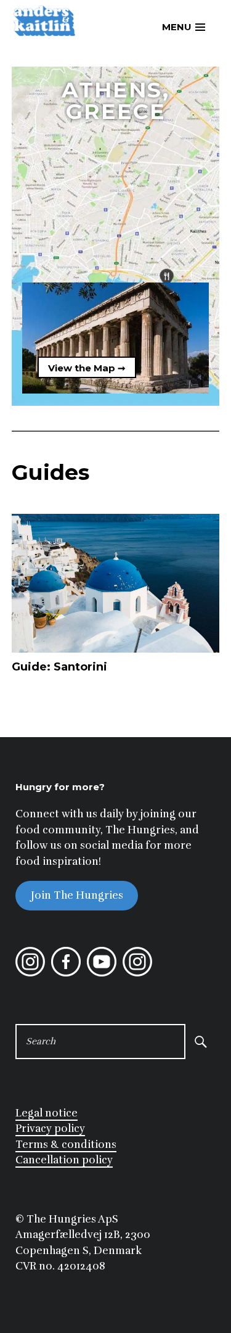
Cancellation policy (64, 1159)
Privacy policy (50, 1128)
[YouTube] (101, 973)
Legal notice (46, 1113)
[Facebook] (66, 973)
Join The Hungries (77, 895)
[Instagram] (30, 973)
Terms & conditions (65, 1144)
